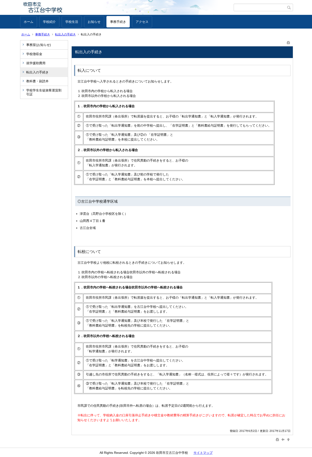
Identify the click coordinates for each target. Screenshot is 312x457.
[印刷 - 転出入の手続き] (288, 41)
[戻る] (283, 439)
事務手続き (118, 22)
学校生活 (71, 22)
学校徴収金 (34, 54)
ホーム (28, 22)
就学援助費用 (35, 63)
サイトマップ (203, 452)
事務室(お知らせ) (38, 45)
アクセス (142, 22)
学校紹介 (49, 22)
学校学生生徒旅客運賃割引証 (43, 92)
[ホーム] (127, 7)
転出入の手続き (65, 34)
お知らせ (94, 22)
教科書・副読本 (37, 81)
